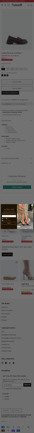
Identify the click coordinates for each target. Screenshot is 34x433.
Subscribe (9, 223)
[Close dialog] (32, 205)
